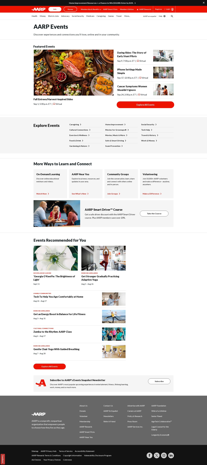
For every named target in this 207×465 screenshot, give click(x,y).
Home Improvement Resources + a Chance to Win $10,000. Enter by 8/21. (101, 3)
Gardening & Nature (78, 146)
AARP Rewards (145, 9)
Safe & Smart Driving (114, 140)
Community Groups (118, 174)
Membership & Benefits (90, 9)
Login (168, 9)
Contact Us (108, 405)
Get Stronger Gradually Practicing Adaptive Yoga (100, 278)
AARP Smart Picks (110, 9)
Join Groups (112, 194)
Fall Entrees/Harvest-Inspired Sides (53, 99)
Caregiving (74, 124)
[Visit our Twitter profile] (157, 455)
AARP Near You (80, 174)
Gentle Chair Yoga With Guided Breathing (56, 349)
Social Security (147, 124)
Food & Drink (75, 140)
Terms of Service (65, 451)
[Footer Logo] (48, 414)
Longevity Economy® (160, 435)
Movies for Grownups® (115, 130)
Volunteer (84, 416)
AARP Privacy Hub (48, 451)
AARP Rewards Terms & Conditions (46, 455)
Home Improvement (114, 124)
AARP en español (149, 16)
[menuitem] (34, 17)
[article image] (74, 95)
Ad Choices (36, 460)
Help (160, 16)
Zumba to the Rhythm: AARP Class (52, 331)
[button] (171, 16)
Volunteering (150, 174)
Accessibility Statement (84, 451)
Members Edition (127, 9)
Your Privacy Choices (52, 460)
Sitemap (35, 451)
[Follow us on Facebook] (149, 455)
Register (158, 9)
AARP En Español (111, 411)
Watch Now (41, 194)
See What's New (79, 194)
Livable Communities (42, 293)
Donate (83, 411)
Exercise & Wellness (78, 135)
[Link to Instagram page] (164, 455)
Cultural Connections (78, 130)
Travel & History (148, 135)
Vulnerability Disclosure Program (97, 455)
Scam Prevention (112, 146)
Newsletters (109, 416)
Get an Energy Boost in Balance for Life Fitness (59, 314)
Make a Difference (151, 194)
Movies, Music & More (115, 135)
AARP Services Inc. (135, 427)
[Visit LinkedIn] (171, 455)
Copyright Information (72, 455)
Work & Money (148, 140)
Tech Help (145, 130)
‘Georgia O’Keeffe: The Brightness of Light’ (54, 278)
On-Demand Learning (48, 174)
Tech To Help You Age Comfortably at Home (58, 296)
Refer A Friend (109, 421)
